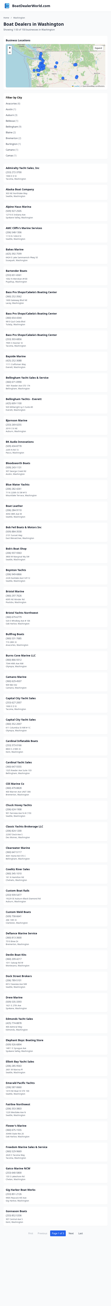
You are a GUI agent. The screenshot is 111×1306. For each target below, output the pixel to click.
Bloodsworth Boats (18, 463)
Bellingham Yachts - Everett (24, 399)
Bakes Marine (15, 249)
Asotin (11, 109)
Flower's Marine (16, 1125)
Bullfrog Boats (15, 634)
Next (71, 1233)
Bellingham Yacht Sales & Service (27, 377)
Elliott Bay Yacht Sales (20, 1061)
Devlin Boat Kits (16, 954)
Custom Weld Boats (18, 912)
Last (80, 1233)
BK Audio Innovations (20, 441)
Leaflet (76, 86)
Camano (12, 149)
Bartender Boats (16, 270)
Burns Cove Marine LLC (21, 655)
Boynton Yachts (16, 570)
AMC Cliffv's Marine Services (24, 228)
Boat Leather (14, 506)
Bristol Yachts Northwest (22, 612)
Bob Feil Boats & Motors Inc (23, 527)
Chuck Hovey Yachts (19, 805)
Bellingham (13, 126)
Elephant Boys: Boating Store (24, 1040)
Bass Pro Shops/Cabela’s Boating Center (31, 292)
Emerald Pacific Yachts (20, 1083)
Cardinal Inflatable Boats (22, 741)
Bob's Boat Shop (16, 548)
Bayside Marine (16, 356)
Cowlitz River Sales (18, 869)
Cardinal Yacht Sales (19, 762)
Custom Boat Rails (17, 890)
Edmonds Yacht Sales (19, 1019)
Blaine (11, 132)
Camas (11, 155)
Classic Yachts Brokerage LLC (24, 826)
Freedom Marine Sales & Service (26, 1147)
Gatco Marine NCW (18, 1168)
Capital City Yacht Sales (21, 698)
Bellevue (12, 120)
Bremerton (13, 138)
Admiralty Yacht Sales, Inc (22, 168)
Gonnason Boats (16, 1211)
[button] (44, 65)
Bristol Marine (15, 591)
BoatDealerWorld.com (31, 5)
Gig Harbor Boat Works (20, 1189)
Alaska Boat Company (20, 189)
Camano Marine (16, 677)
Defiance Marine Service (21, 933)
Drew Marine (14, 997)
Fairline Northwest (18, 1104)
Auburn (11, 115)
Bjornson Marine (16, 420)
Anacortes (13, 103)
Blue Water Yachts (17, 484)
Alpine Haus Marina (18, 206)
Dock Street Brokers (19, 976)
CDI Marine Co (15, 783)
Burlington (13, 144)
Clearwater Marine (18, 848)
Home (6, 17)
